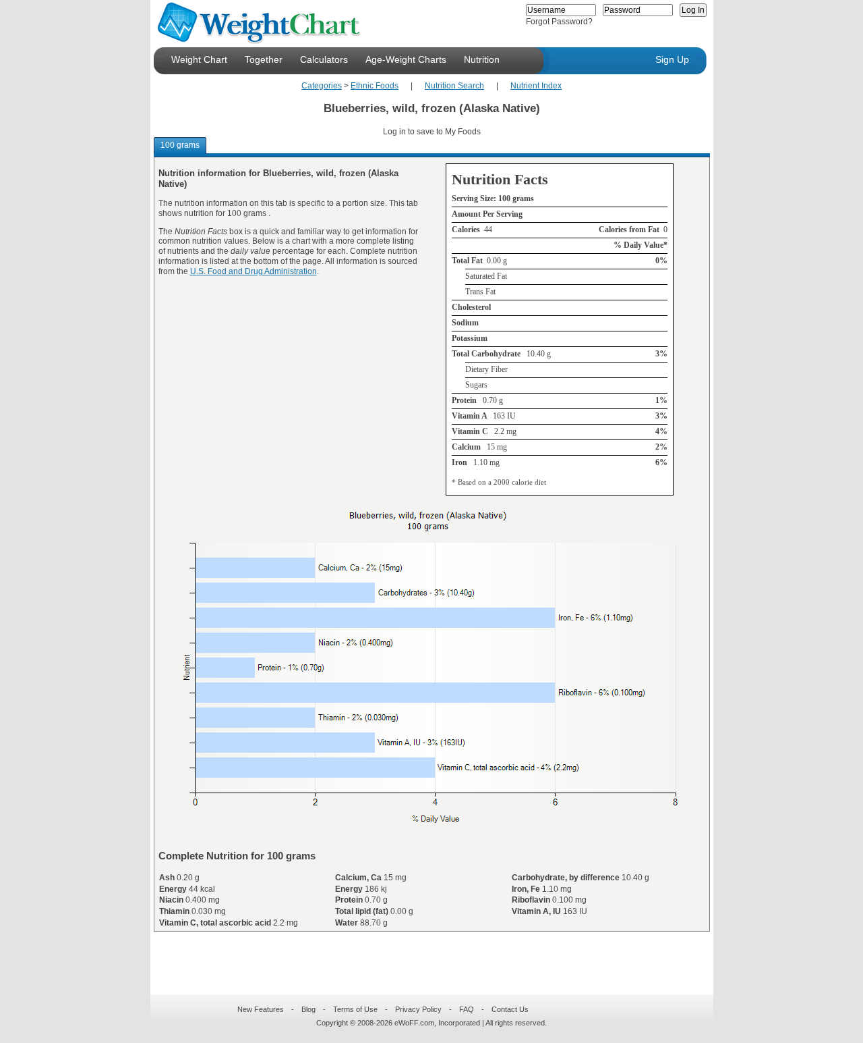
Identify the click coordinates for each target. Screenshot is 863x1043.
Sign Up (672, 59)
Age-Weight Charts (405, 59)
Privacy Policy (418, 1009)
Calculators (324, 59)
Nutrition (482, 59)
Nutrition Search (454, 85)
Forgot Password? (559, 21)
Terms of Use (355, 1009)
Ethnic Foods (374, 85)
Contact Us (510, 1009)
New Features (260, 1009)
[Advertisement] (420, 954)
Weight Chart (199, 59)
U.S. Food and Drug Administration (253, 271)
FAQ (466, 1009)
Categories (321, 85)
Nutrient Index (536, 85)
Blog (308, 1009)
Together (263, 59)
